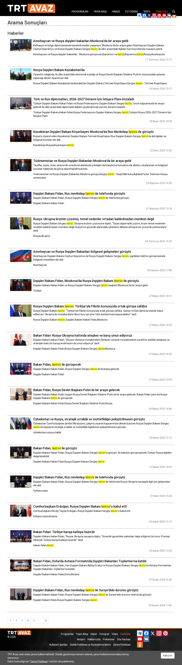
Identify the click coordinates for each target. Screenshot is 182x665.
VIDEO (146, 11)
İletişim (81, 639)
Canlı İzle (125, 634)
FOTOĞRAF (131, 11)
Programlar (67, 634)
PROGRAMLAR (80, 11)
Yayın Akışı (82, 634)
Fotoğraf (104, 634)
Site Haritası (123, 639)
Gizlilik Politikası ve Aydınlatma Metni (90, 644)
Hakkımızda (94, 639)
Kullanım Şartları (58, 644)
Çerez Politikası (121, 644)
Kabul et (167, 655)
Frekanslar (109, 639)
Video (115, 634)
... (40, 620)
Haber (93, 634)
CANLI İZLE (162, 11)
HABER (116, 11)
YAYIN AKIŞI (100, 11)
